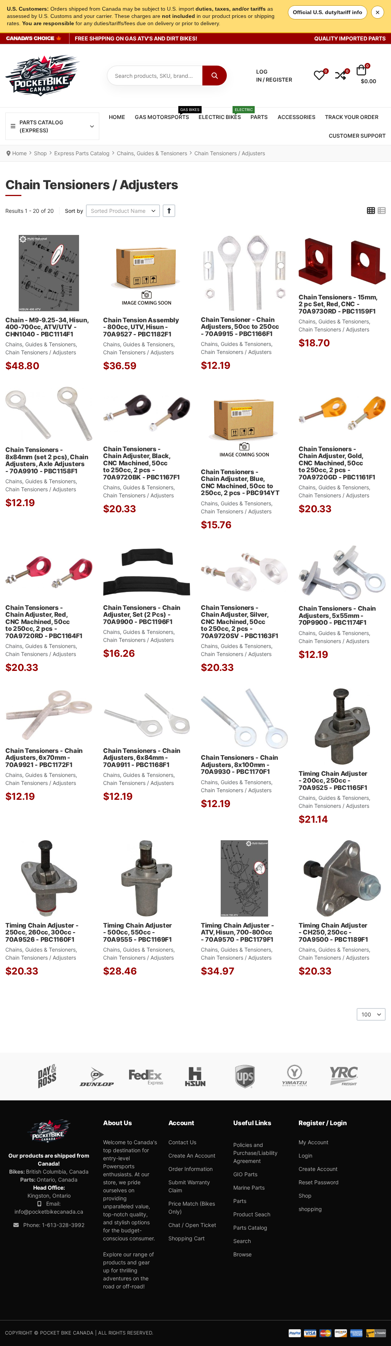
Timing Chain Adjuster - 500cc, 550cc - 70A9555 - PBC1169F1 (137, 932)
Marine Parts (249, 1187)
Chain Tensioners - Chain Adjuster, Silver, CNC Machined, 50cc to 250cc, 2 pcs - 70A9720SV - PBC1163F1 (239, 622)
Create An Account (191, 1155)
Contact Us (182, 1142)
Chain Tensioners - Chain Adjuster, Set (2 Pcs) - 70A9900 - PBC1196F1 (141, 615)
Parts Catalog (250, 1227)
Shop (305, 1195)
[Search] (214, 75)
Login (305, 1155)
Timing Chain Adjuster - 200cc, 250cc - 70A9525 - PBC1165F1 (333, 780)
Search (242, 1241)
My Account (313, 1142)
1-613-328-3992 (63, 1225)
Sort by (74, 210)
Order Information (190, 1169)
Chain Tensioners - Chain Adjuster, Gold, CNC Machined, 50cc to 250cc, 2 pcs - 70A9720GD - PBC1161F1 (337, 463)
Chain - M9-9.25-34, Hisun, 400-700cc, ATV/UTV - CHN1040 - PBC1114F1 (46, 327)
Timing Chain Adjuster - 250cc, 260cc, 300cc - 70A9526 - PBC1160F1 (41, 932)
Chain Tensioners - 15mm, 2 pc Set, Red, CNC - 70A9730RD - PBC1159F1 (338, 304)
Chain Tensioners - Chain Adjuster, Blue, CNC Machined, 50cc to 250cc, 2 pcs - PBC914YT (240, 482)
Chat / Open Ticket (192, 1225)
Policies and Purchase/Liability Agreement (255, 1153)
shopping (310, 1209)
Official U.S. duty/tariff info (327, 12)
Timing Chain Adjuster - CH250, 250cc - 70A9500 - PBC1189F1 (333, 932)
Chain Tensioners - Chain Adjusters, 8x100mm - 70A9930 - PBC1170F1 (239, 764)
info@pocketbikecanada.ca (49, 1211)
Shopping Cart (186, 1238)
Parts (239, 1201)
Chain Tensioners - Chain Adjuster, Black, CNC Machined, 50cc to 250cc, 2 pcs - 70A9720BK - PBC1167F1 (141, 463)
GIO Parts (245, 1174)
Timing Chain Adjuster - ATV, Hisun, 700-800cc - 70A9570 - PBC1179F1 (237, 932)
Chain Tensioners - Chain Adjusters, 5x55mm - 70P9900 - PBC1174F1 (337, 615)
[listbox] (123, 210)
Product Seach (251, 1214)
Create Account (318, 1169)
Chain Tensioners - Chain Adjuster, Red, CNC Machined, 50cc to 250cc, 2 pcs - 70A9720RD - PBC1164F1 (43, 622)
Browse (242, 1254)
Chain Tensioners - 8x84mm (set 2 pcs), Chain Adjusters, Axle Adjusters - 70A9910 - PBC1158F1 (46, 460)
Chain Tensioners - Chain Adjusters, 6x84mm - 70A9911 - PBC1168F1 (141, 758)
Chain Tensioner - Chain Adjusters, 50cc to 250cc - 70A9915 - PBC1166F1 (240, 327)
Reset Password (319, 1182)
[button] (319, 75)
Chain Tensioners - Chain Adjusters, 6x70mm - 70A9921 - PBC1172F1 (43, 758)
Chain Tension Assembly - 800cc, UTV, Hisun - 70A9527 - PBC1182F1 (141, 327)
